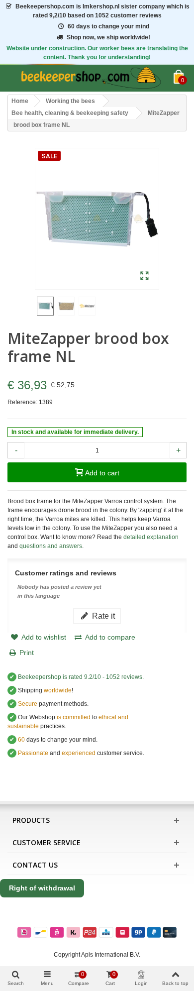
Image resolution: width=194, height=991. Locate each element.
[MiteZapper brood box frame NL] (144, 276)
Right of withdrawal (42, 888)
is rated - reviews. (81, 676)
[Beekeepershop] (90, 78)
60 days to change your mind (108, 26)
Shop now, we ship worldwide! (108, 37)
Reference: (22, 402)
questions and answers (50, 546)
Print (26, 653)
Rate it (102, 615)
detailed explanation (150, 537)
